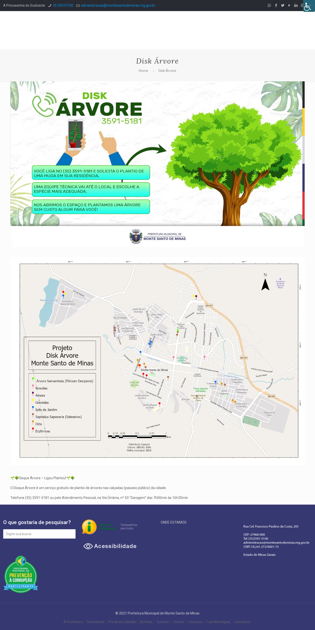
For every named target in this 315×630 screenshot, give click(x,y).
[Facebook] (276, 5)
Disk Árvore (167, 71)
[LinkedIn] (296, 5)
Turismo (162, 622)
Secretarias (96, 622)
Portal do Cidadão (122, 622)
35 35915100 (63, 5)
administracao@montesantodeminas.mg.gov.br (118, 5)
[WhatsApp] (269, 5)
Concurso (195, 622)
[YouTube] (289, 5)
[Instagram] (302, 5)
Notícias (146, 622)
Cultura (178, 622)
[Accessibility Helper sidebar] (309, 6)
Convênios (242, 622)
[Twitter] (282, 5)
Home (143, 71)
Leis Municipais (218, 622)
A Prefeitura (73, 622)
